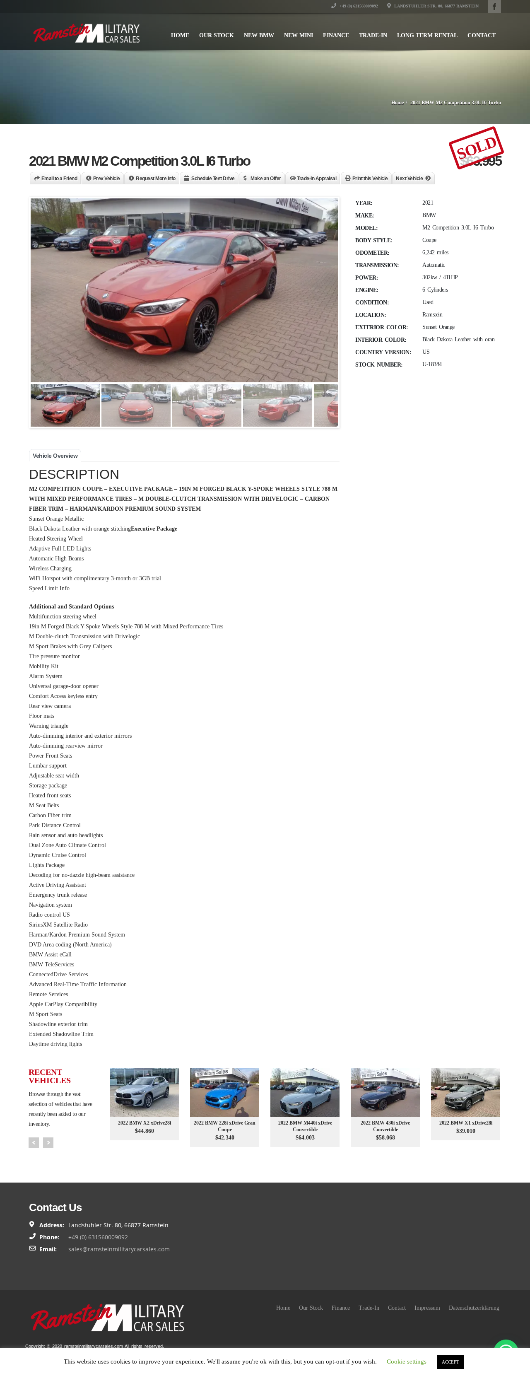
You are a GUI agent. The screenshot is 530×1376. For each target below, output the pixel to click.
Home (180, 35)
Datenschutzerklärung (474, 1308)
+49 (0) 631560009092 (358, 6)
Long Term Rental (427, 35)
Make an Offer (266, 178)
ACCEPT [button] (450, 1361)
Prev (34, 1142)
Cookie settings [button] (406, 1361)
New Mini (298, 35)
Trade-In (373, 35)
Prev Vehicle (106, 178)
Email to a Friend (59, 178)
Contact (481, 35)
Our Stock (216, 35)
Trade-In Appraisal (316, 178)
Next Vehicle (409, 178)
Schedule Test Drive (213, 178)
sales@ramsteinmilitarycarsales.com (119, 1249)
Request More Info (156, 178)
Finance (336, 35)
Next (48, 1142)
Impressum (427, 1308)
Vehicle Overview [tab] (55, 455)
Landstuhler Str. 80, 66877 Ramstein (436, 6)
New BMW (259, 35)
